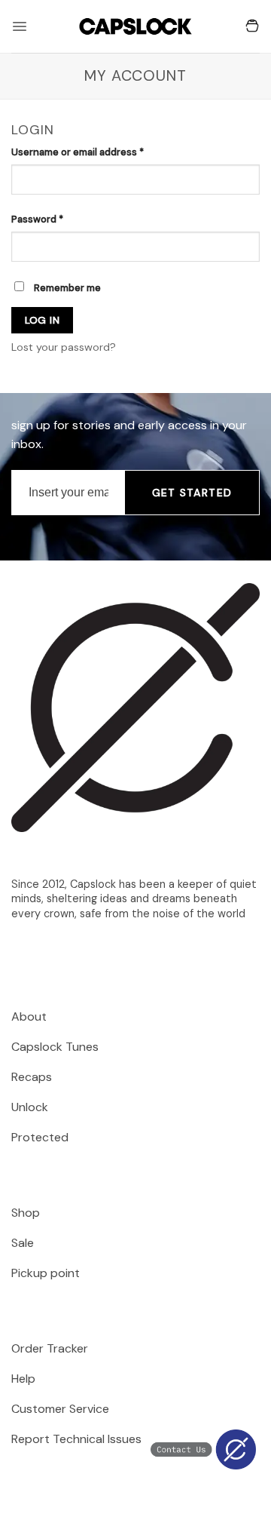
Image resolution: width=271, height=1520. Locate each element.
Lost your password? (63, 347)
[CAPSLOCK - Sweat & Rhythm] (135, 26)
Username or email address (98, 151)
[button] (19, 26)
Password (58, 219)
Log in (42, 320)
